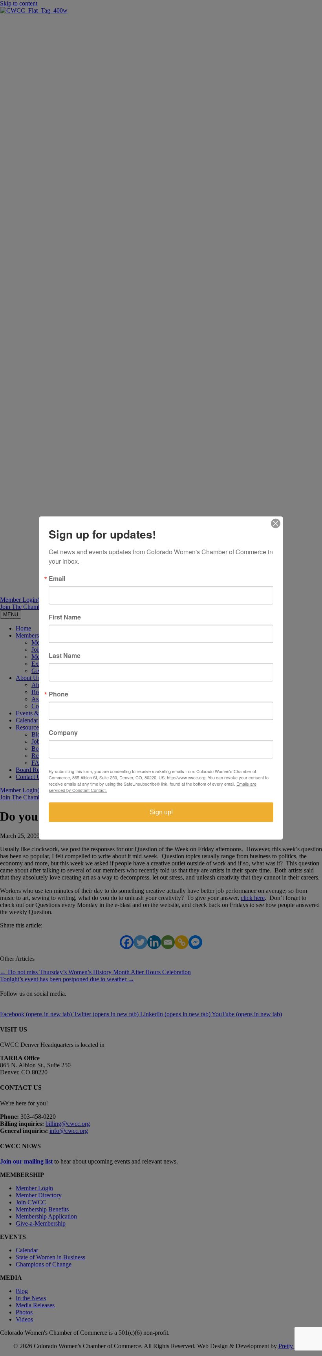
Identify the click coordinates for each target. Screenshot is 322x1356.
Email (57, 578)
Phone (58, 694)
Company (63, 732)
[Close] (275, 523)
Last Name (64, 655)
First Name (65, 617)
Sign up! (161, 812)
